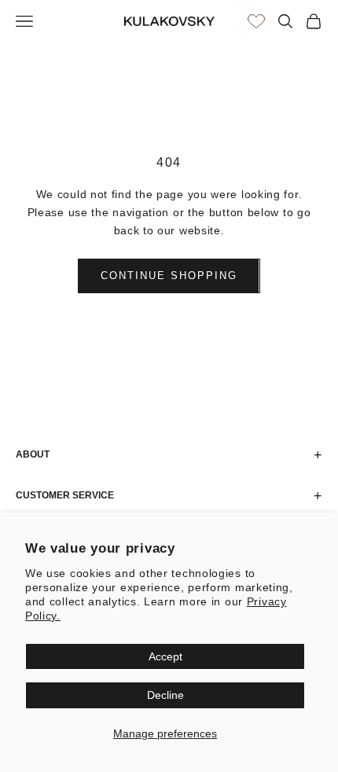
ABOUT (169, 455)
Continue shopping (169, 275)
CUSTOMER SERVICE (169, 496)
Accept (165, 656)
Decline (165, 695)
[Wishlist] (256, 21)
